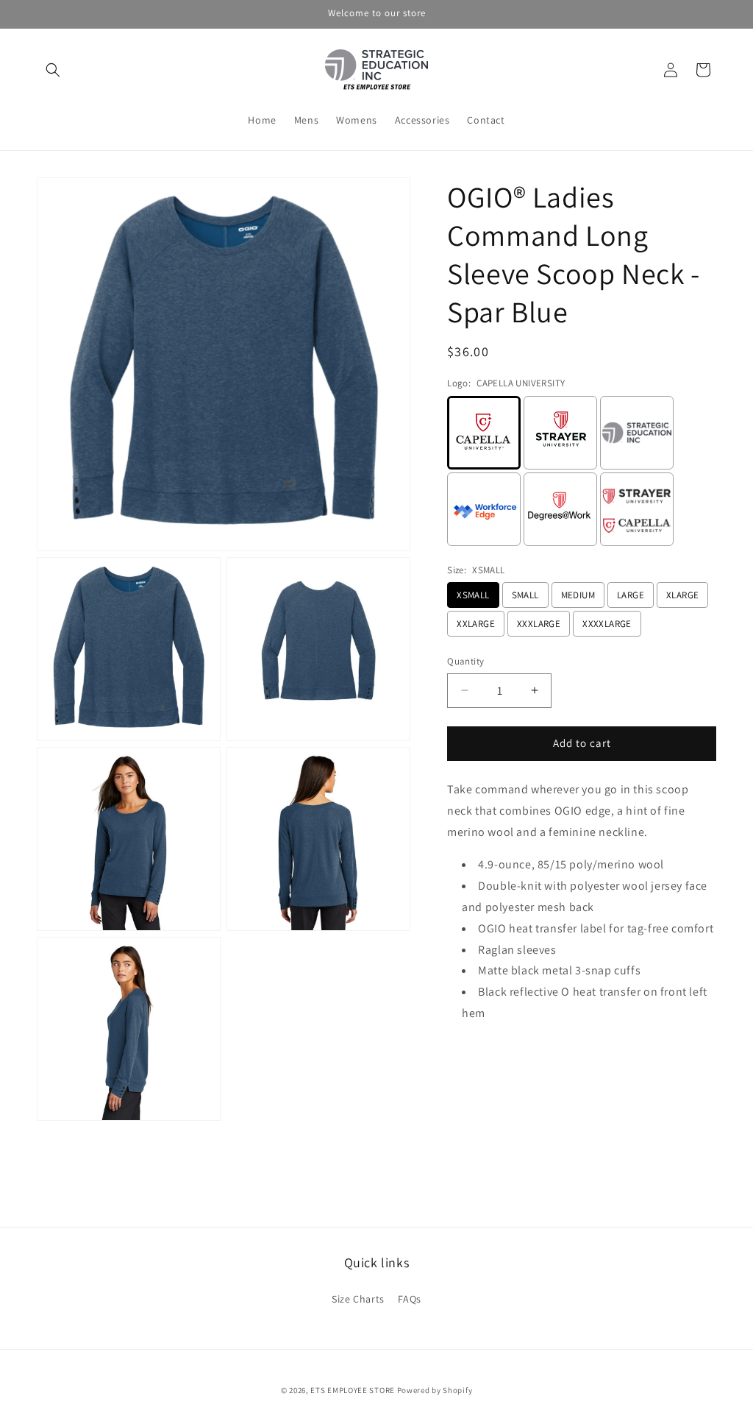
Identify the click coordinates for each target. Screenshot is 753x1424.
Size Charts (358, 1299)
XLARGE (682, 595)
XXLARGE (476, 623)
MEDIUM (578, 595)
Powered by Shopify (435, 1390)
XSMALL (473, 595)
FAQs (409, 1299)
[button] (53, 70)
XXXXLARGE (607, 623)
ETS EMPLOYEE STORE (352, 1390)
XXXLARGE (538, 623)
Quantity (465, 661)
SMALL (525, 595)
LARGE (630, 595)
